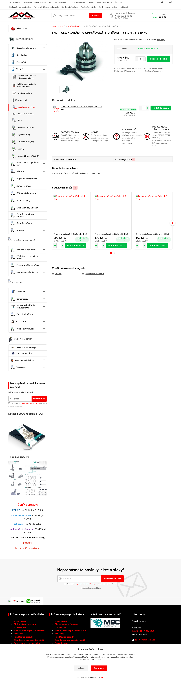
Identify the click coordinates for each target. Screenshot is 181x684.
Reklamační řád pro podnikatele (46, 7)
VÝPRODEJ (21, 28)
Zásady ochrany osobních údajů (109, 2)
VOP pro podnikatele (77, 2)
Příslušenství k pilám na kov (27, 163)
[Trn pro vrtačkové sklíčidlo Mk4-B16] (71, 212)
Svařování (21, 291)
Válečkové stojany (26, 141)
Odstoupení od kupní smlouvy (34, 2)
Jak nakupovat (14, 2)
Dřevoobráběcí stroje (26, 249)
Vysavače (21, 367)
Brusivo (20, 230)
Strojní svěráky (23, 186)
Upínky (21, 149)
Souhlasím (99, 668)
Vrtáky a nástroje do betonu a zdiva (26, 85)
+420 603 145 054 (124, 15)
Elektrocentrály (24, 353)
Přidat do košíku (158, 58)
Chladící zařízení (24, 223)
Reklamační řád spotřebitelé (20, 7)
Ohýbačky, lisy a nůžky (27, 207)
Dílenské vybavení (25, 329)
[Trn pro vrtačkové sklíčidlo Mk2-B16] (153, 212)
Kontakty (91, 2)
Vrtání (19, 69)
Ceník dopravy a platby (108, 7)
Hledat (95, 15)
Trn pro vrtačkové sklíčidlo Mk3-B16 (111, 234)
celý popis (161, 39)
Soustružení (22, 55)
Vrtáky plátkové (25, 93)
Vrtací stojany (23, 200)
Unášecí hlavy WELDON (28, 156)
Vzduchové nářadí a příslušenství (25, 306)
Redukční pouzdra (26, 127)
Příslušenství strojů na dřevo (27, 257)
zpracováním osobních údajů (30, 404)
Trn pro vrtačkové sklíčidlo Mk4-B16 (70, 234)
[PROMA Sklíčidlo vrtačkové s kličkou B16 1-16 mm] (56, 109)
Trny (20, 120)
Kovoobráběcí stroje (26, 48)
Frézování (21, 62)
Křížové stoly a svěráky (27, 193)
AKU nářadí (21, 321)
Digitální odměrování (26, 178)
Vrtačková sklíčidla (26, 107)
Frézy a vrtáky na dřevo (27, 265)
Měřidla (20, 171)
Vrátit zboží (124, 7)
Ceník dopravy (61, 643)
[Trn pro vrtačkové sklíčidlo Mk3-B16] (112, 212)
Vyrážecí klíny (24, 134)
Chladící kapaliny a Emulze (25, 215)
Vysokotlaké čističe (24, 360)
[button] (111, 253)
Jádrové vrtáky (21, 100)
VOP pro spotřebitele (57, 2)
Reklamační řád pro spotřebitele (29, 630)
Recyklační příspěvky (69, 7)
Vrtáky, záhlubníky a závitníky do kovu (27, 76)
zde (101, 677)
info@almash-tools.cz (145, 639)
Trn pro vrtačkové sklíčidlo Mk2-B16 (152, 234)
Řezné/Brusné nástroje (27, 272)
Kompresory (22, 299)
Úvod (54, 26)
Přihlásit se (39, 398)
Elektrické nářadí (24, 314)
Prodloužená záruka (88, 7)
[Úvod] (28, 16)
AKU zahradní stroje (26, 347)
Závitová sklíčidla (26, 114)
